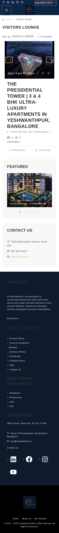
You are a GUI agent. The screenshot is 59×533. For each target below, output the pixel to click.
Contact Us (15, 370)
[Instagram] (45, 459)
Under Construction (23, 45)
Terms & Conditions (20, 343)
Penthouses (16, 397)
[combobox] (26, 36)
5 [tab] (40, 213)
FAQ (12, 365)
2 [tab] (26, 213)
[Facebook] (29, 459)
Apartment (15, 393)
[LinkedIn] (13, 459)
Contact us (12, 448)
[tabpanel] (29, 190)
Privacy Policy (17, 338)
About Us (26, 519)
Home (9, 19)
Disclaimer (15, 356)
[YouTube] (13, 472)
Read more (12, 318)
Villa (12, 402)
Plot (12, 406)
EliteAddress (18, 150)
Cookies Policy (17, 361)
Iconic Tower (43, 45)
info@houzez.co (20, 256)
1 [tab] (21, 213)
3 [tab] (31, 213)
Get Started (40, 519)
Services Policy (17, 352)
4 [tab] (35, 213)
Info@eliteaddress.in (21, 441)
